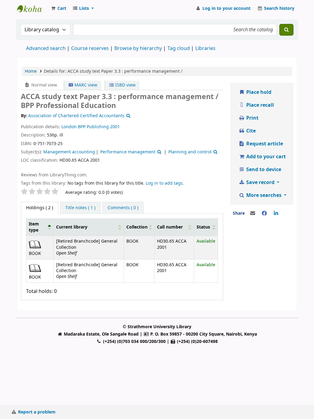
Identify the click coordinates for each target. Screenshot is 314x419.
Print (251, 118)
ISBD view (125, 85)
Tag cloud (178, 48)
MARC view (85, 85)
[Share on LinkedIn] (276, 213)
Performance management (127, 152)
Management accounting (69, 152)
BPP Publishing (93, 127)
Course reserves (90, 48)
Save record (260, 182)
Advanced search (46, 48)
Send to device (263, 169)
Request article (264, 144)
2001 (115, 127)
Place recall (259, 105)
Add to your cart (265, 156)
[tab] (80, 208)
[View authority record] (127, 116)
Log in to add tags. (165, 183)
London (69, 127)
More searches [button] (264, 195)
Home (31, 71)
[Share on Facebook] (264, 213)
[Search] (286, 30)
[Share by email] (252, 213)
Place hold (258, 92)
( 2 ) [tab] (39, 208)
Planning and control (190, 152)
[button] (58, 8)
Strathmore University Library (32, 8)
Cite (250, 131)
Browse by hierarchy (138, 48)
